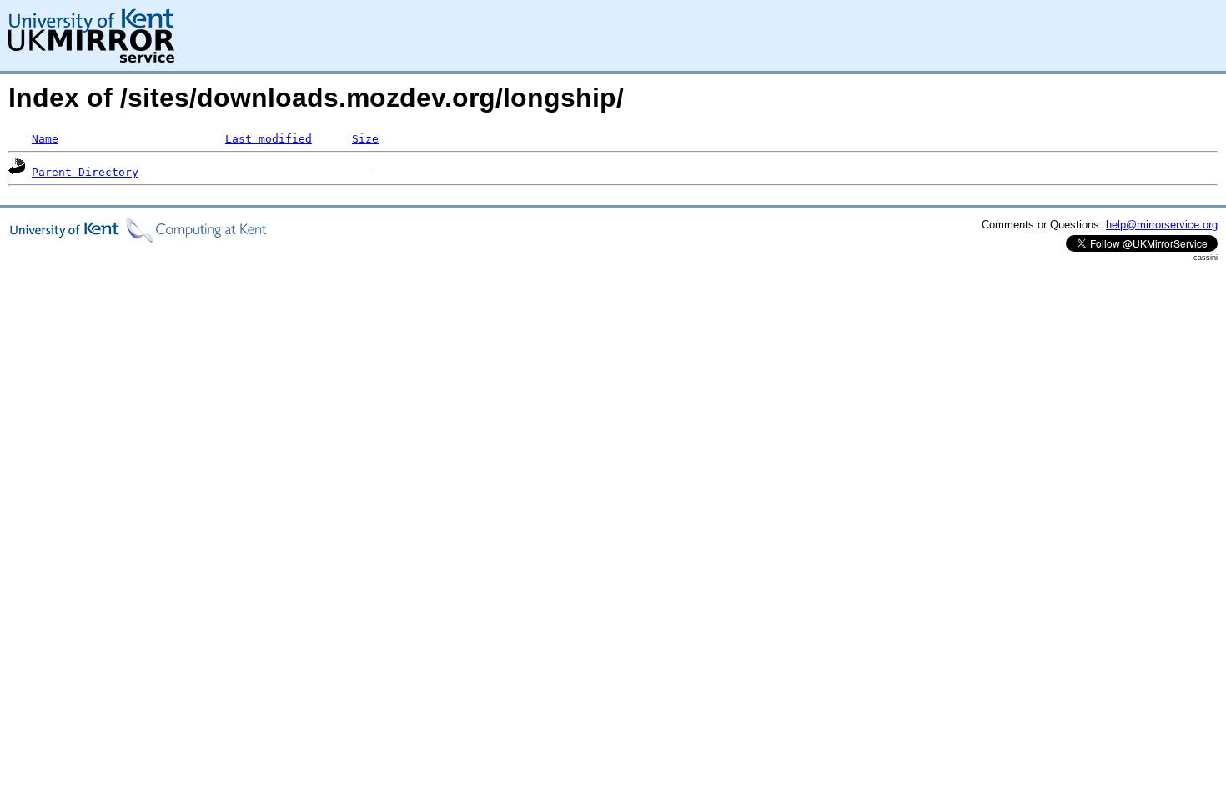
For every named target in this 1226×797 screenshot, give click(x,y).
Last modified (268, 139)
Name (45, 139)
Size (365, 139)
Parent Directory (85, 172)
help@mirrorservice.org (1162, 224)
